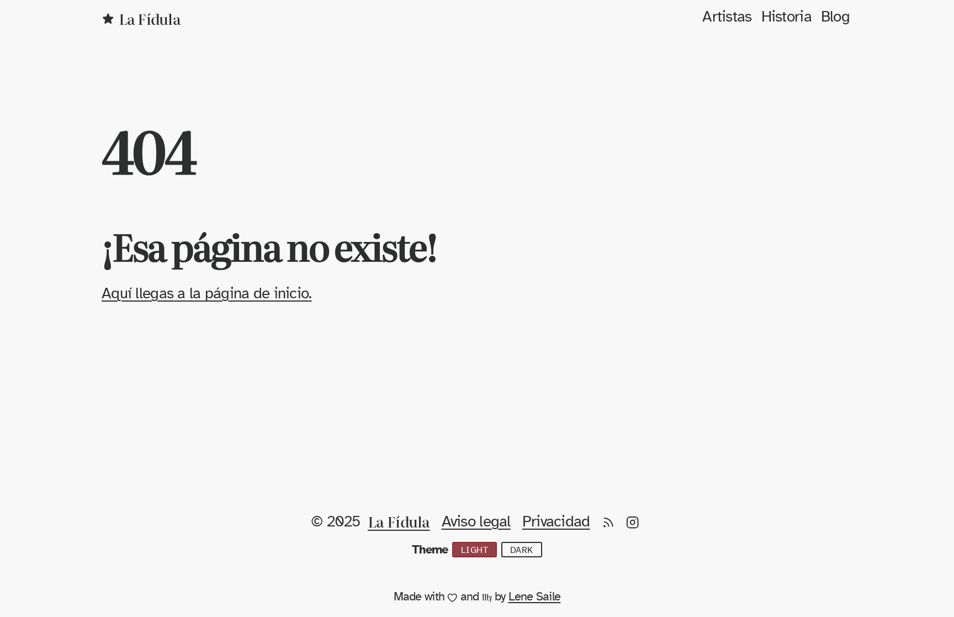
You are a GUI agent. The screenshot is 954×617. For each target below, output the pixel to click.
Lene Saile (534, 596)
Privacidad (556, 522)
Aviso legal (476, 522)
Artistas (726, 17)
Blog (835, 17)
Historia (786, 17)
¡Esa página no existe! (269, 245)
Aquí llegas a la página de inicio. (207, 294)
